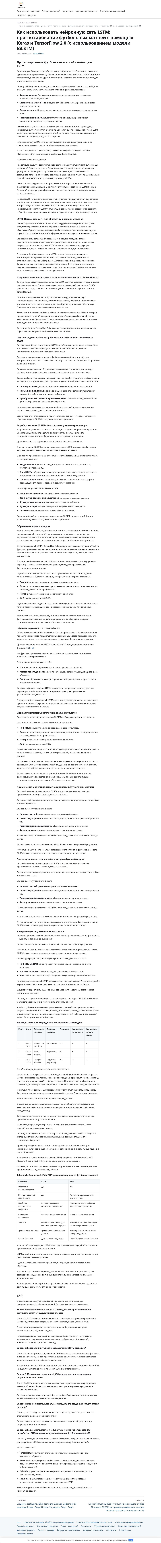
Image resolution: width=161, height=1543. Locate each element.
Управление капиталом (86, 11)
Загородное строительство (68, 1530)
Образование (125, 1530)
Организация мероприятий (112, 11)
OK (131, 1540)
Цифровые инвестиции (93, 1530)
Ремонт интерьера (46, 1530)
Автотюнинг (68, 11)
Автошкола (111, 1530)
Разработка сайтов (25, 1533)
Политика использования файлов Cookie (94, 1522)
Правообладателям (25, 1526)
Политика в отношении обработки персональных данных (49, 1522)
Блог (19, 1522)
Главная (20, 22)
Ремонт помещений (51, 11)
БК (33, 648)
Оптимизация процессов (28, 11)
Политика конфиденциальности (129, 1522)
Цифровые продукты (26, 15)
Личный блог (31, 22)
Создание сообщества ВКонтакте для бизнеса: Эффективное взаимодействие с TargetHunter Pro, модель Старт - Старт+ (46, 1503)
